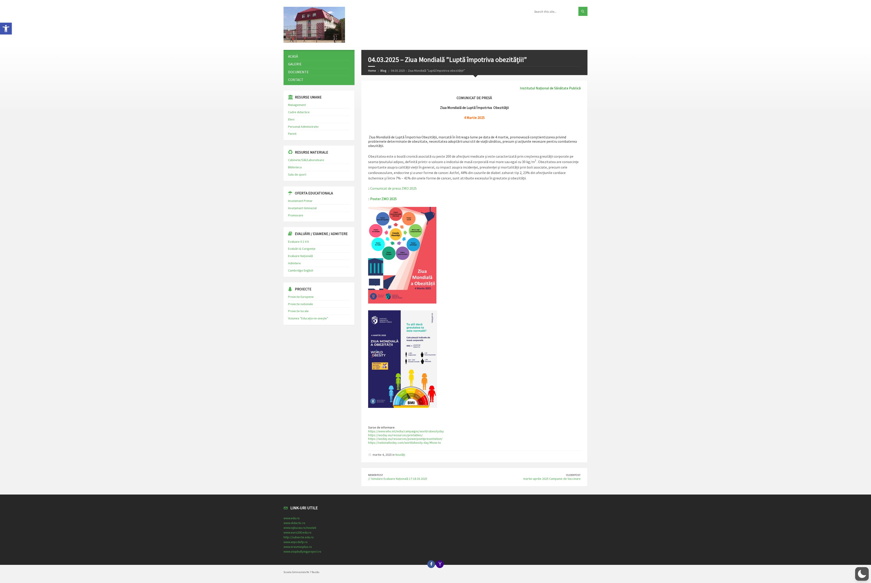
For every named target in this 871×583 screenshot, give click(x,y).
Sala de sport (297, 174)
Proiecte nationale (300, 304)
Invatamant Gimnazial (302, 208)
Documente (298, 72)
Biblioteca (295, 167)
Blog (383, 71)
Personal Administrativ (303, 127)
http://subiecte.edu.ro (299, 537)
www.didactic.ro (294, 523)
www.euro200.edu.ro (297, 532)
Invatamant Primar (300, 201)
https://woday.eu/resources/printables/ (395, 435)
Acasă (293, 56)
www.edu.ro (292, 518)
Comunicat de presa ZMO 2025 (393, 188)
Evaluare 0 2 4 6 (298, 242)
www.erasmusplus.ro (298, 547)
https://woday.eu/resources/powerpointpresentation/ (405, 439)
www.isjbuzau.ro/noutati (300, 528)
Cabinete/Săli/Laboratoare (306, 160)
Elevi (291, 119)
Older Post (573, 475)
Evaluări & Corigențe (302, 249)
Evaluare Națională (300, 256)
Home (372, 71)
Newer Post (375, 475)
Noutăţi (400, 455)
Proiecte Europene (301, 297)
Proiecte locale (298, 311)
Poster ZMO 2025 (383, 198)
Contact (295, 79)
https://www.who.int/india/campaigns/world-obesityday (406, 431)
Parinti (292, 134)
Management (297, 105)
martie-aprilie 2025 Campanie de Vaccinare (552, 479)
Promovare (295, 215)
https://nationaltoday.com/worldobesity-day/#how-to (404, 443)
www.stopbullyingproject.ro (302, 551)
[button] (6, 28)
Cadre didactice (299, 112)
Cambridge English (300, 270)
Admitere (294, 263)
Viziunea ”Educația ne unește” (308, 318)
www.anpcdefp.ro (296, 542)
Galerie (295, 64)
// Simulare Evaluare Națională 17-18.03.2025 (397, 479)
